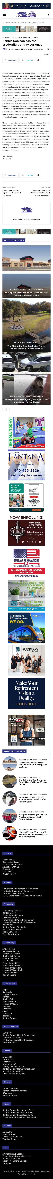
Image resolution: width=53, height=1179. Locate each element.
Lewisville (6, 1008)
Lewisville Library (10, 917)
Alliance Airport (9, 1095)
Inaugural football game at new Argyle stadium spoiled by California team (33, 817)
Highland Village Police (13, 970)
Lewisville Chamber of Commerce (18, 891)
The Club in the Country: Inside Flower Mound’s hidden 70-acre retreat (26, 347)
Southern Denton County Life (26, 343)
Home (4, 22)
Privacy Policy (9, 874)
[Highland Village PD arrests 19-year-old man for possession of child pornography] (9, 833)
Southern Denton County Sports (31, 812)
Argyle (5, 989)
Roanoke (6, 1016)
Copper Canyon (9, 994)
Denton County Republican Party (17, 1115)
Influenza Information (12, 1037)
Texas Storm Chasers (12, 1136)
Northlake (7, 1013)
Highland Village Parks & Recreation (19, 922)
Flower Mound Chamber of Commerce (20, 888)
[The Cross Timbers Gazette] (26, 14)
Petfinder (6, 1163)
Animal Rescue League (12, 1154)
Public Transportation (12, 929)
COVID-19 (7, 1033)
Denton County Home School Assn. (18, 1069)
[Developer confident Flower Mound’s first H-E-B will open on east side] (26, 271)
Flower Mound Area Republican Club (19, 1117)
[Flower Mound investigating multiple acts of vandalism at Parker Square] (26, 378)
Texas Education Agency (14, 1073)
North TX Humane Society (14, 1161)
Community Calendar (12, 910)
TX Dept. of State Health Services (18, 1040)
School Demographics (12, 1071)
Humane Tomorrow (11, 1158)
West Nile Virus (9, 1042)
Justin (5, 1011)
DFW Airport (8, 1093)
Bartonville (7, 992)
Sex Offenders (9, 975)
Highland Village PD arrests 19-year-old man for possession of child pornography (33, 834)
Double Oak (7, 999)
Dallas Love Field (10, 1088)
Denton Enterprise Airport (14, 1090)
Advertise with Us (10, 867)
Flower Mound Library (12, 915)
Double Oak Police (11, 956)
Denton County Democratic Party (18, 1110)
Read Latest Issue (10, 862)
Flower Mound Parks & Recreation (18, 920)
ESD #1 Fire (7, 960)
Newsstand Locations (12, 864)
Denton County (9, 1018)
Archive (11, 22)
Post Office (7, 924)
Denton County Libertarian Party (17, 1112)
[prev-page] (4, 409)
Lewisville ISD (8, 1061)
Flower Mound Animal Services (16, 1156)
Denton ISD (7, 1059)
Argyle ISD (7, 1057)
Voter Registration (10, 934)
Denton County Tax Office (14, 927)
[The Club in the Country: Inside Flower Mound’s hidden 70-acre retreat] (26, 325)
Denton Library (9, 913)
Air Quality (7, 1132)
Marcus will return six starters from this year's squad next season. (40, 192)
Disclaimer (7, 871)
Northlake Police (10, 972)
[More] (38, 60)
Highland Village (10, 1004)
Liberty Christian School (13, 1066)
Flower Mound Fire (11, 963)
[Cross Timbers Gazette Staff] (4, 49)
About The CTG (9, 859)
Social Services (9, 932)
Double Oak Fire (10, 958)
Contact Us (7, 869)
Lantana (6, 1006)
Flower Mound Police (12, 965)
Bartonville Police (10, 951)
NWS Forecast (9, 1134)
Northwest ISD (9, 1064)
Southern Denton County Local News (26, 289)
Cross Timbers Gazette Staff (20, 49)
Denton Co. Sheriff (11, 953)
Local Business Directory (14, 893)
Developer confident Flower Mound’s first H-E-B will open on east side (26, 293)
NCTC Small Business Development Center (22, 895)
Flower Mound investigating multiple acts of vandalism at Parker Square (26, 400)
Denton (5, 996)
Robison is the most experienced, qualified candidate (11, 192)
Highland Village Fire (12, 968)
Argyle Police (8, 949)
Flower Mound (9, 1001)
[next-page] (7, 409)
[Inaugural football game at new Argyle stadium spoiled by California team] (9, 816)
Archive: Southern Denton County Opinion (29, 22)
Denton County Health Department (18, 1035)
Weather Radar (9, 1139)
